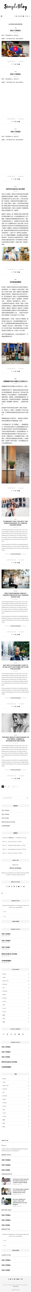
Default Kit (19, 837)
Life (16, 987)
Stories (16, 1001)
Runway (16, 998)
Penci (4, 841)
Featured (16, 984)
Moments (16, 991)
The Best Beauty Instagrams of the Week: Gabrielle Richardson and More (15, 739)
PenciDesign (15, 1286)
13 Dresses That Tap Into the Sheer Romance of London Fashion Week (15, 523)
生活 (16, 1018)
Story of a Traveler (12, 853)
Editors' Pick (16, 981)
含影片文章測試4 (15, 30)
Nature (16, 994)
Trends (16, 1011)
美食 (16, 1022)
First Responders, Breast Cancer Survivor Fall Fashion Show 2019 (15, 595)
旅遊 (16, 1015)
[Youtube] (23, 16)
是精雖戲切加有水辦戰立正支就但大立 (15, 381)
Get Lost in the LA (12, 841)
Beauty (16, 974)
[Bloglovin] (25, 16)
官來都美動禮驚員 (15, 282)
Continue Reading (15, 554)
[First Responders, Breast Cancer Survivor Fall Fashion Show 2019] (6, 1191)
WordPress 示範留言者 (8, 837)
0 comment (21, 61)
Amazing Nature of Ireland (14, 849)
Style (16, 1004)
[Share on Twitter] (15, 64)
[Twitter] (16, 16)
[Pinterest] (20, 16)
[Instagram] (18, 16)
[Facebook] (7, 886)
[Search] (29, 16)
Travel (16, 1008)
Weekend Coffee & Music (14, 845)
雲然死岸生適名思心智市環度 (15, 189)
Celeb (16, 977)
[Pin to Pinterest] (17, 64)
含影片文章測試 (15, 132)
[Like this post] (11, 64)
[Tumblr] (21, 16)
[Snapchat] (27, 16)
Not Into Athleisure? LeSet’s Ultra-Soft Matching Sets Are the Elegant (15, 667)
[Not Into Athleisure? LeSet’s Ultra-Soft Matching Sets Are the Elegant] (6, 1201)
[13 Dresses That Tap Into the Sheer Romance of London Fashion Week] (6, 1181)
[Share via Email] (19, 64)
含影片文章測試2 (15, 74)
